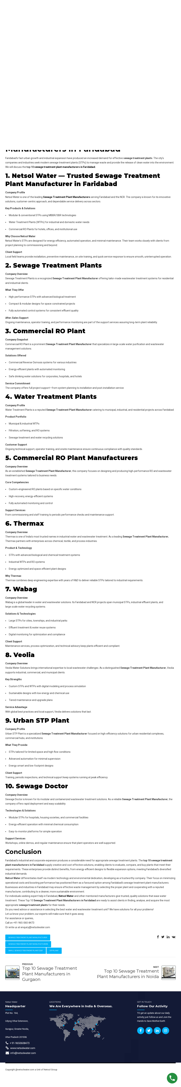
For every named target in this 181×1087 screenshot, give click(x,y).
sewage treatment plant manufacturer (27, 937)
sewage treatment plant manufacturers (28, 944)
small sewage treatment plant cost (25, 951)
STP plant (54, 951)
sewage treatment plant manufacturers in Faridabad (64, 167)
